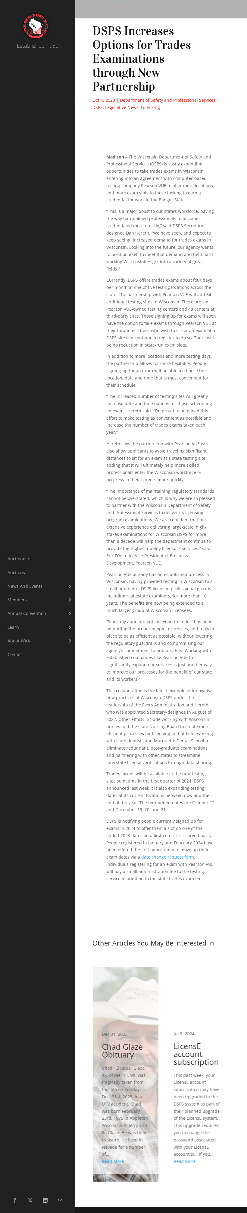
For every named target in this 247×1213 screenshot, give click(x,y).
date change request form (167, 857)
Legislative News (122, 107)
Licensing (150, 107)
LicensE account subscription (197, 1070)
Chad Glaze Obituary (125, 1070)
